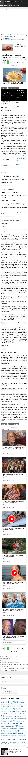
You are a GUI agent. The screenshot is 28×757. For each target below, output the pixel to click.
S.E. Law (7, 739)
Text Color (4, 88)
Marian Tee (12, 731)
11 (14, 62)
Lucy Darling (4, 728)
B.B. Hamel (23, 702)
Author (12, 1)
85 (22, 62)
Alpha (1, 5)
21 (17, 62)
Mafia (5, 5)
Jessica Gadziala (8, 718)
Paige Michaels (12, 735)
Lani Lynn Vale (14, 723)
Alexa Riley (10, 702)
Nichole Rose (18, 733)
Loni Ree (22, 726)
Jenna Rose (9, 716)
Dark (24, 1)
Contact (13, 5)
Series (20, 1)
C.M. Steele (5, 705)
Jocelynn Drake (21, 718)
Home (1, 1)
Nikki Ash (9, 38)
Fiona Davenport (9, 709)
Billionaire (16, 35)
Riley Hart (21, 737)
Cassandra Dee (15, 705)
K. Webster (18, 721)
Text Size (16, 88)
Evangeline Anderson (16, 706)
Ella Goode (5, 706)
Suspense (12, 36)
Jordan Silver (8, 721)
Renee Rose (13, 737)
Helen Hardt (13, 711)
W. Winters (14, 745)
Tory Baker (7, 745)
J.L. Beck (4, 713)
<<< (3, 62)
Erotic (9, 5)
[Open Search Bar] (27, 5)
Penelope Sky (21, 735)
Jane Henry (11, 713)
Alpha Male (10, 35)
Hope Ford (21, 711)
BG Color (10, 88)
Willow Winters (22, 745)
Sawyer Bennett (11, 743)
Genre (16, 1)
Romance (7, 36)
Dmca (17, 5)
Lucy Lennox (12, 728)
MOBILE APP (7, 1)
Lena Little (12, 726)
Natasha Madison (7, 733)
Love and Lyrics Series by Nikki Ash (15, 39)
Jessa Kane (17, 716)
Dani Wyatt (23, 705)
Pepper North (5, 737)
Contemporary (23, 35)
